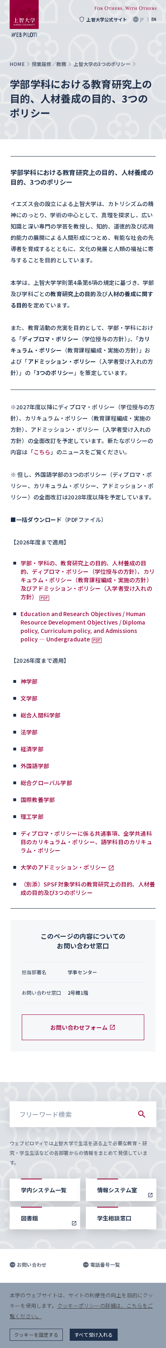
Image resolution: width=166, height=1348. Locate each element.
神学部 (29, 681)
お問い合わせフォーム (79, 1027)
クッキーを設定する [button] (36, 1334)
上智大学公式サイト (106, 19)
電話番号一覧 (105, 1265)
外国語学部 (35, 766)
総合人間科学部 (40, 715)
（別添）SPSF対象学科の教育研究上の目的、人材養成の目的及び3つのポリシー (88, 888)
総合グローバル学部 (46, 783)
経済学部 (32, 749)
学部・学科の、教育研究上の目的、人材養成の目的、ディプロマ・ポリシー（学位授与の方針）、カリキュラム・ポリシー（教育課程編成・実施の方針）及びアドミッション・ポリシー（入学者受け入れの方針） (88, 580)
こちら (42, 452)
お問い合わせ (31, 1265)
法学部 (29, 732)
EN (153, 19)
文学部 (29, 698)
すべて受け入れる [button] (93, 1334)
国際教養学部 (38, 800)
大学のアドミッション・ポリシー (63, 867)
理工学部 (32, 816)
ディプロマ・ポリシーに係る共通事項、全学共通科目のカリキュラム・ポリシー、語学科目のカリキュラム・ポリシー (86, 841)
